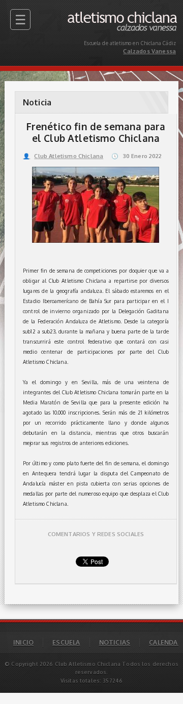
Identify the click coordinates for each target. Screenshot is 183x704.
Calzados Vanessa (153, 14)
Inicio (23, 642)
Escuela (66, 642)
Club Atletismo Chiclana (63, 156)
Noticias (114, 642)
